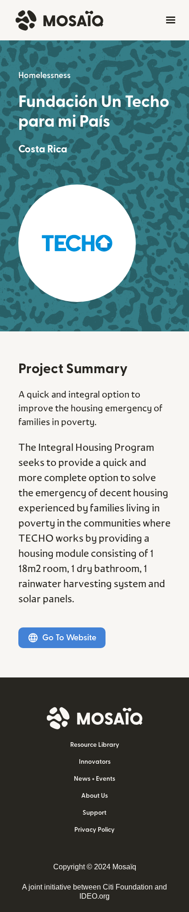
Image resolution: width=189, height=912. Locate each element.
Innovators (95, 762)
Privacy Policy (94, 830)
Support (94, 813)
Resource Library (94, 745)
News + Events (94, 779)
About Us (94, 796)
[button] (169, 20)
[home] (57, 20)
